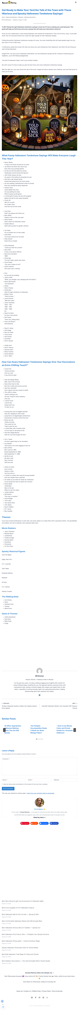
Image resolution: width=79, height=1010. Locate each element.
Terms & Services (57, 991)
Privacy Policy (46, 991)
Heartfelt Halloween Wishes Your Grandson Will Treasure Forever (59, 706)
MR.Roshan (8, 19)
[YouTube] (39, 997)
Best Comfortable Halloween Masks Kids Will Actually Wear (22, 921)
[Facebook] (35, 997)
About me (20, 991)
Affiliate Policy (36, 991)
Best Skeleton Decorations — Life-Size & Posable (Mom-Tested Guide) (26, 961)
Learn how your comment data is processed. (40, 793)
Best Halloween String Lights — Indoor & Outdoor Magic (21, 941)
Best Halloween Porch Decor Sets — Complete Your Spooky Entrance (25, 934)
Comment (6, 759)
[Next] (74, 730)
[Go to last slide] (4, 730)
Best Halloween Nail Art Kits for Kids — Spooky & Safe (20, 914)
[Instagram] (43, 997)
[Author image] (3, 20)
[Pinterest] (32, 997)
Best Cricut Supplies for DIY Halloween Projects (18, 908)
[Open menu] (75, 2)
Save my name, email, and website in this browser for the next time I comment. (26, 784)
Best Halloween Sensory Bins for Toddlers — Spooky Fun (21, 928)
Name (5, 780)
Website (56, 780)
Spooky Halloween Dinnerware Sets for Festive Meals (20, 948)
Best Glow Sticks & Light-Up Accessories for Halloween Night (23, 901)
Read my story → (39, 817)
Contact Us (27, 991)
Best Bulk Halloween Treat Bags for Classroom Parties (20, 954)
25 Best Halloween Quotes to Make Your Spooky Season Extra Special (19, 706)
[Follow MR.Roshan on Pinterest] (39, 695)
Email (30, 780)
